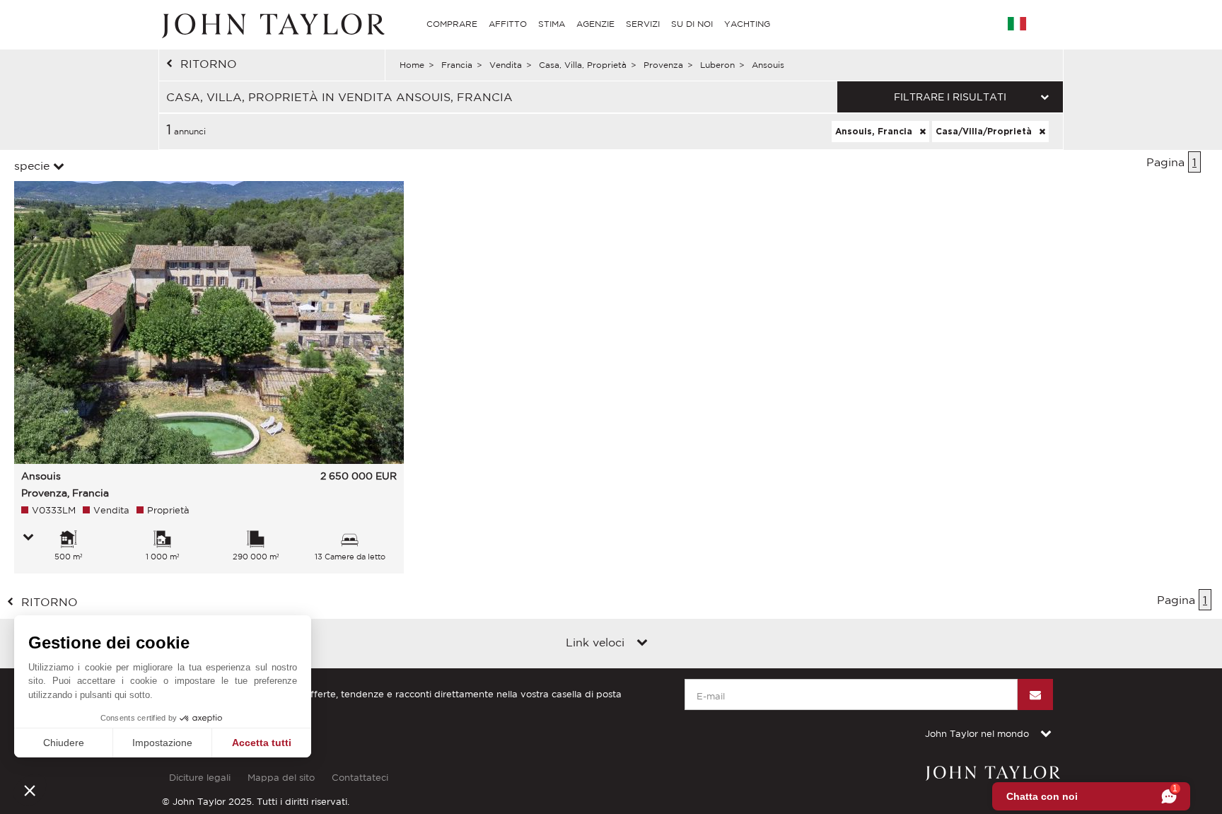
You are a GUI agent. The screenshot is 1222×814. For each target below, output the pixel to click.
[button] (30, 790)
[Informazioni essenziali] (28, 538)
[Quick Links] (642, 643)
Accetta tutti (261, 742)
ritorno (208, 63)
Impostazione (162, 742)
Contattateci (360, 777)
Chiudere (63, 742)
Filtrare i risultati (950, 97)
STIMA (551, 23)
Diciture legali (200, 777)
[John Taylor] (271, 24)
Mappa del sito (281, 777)
